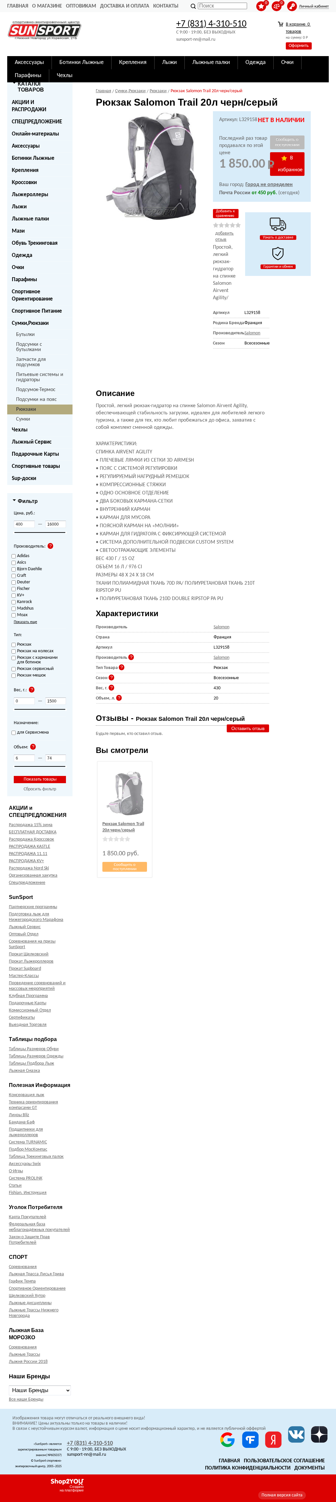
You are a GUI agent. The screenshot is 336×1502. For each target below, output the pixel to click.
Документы (309, 1468)
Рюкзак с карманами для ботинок (37, 660)
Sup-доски (24, 478)
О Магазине (47, 6)
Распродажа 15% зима (30, 825)
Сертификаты (22, 1017)
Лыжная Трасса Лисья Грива (36, 1274)
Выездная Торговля (28, 1024)
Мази (18, 231)
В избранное (290, 164)
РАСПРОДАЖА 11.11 (28, 853)
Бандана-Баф (22, 1122)
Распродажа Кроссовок (31, 839)
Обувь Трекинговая (34, 243)
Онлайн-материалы (35, 134)
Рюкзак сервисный (35, 669)
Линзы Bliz (19, 1115)
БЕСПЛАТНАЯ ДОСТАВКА (32, 832)
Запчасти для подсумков (31, 362)
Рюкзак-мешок (31, 675)
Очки (18, 267)
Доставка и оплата (124, 6)
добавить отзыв (224, 236)
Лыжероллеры (30, 195)
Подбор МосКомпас (28, 1149)
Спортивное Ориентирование (32, 295)
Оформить (299, 45)
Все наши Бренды (26, 1399)
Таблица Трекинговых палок (36, 1156)
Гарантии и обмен (278, 267)
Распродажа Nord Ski (29, 868)
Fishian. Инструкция (28, 1192)
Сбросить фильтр (40, 789)
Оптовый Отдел (23, 934)
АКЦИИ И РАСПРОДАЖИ (29, 106)
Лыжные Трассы (24, 1354)
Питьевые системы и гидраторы (39, 377)
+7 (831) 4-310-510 (211, 24)
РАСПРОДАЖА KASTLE (29, 846)
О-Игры (16, 1171)
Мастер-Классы (24, 975)
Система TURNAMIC (28, 1142)
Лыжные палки (30, 219)
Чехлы (20, 430)
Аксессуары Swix (25, 1163)
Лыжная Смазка (24, 1070)
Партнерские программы (33, 907)
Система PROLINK (25, 1178)
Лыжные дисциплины (30, 1303)
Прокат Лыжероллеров (31, 961)
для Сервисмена (33, 732)
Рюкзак (24, 644)
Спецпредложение (27, 882)
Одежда (22, 255)
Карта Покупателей (27, 1217)
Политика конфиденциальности (247, 1468)
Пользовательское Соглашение (284, 1461)
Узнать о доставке (278, 238)
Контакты (165, 6)
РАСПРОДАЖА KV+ (26, 861)
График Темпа (22, 1281)
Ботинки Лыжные (33, 158)
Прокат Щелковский (29, 954)
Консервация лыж (26, 1095)
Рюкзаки (26, 409)
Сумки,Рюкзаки (30, 323)
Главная (17, 6)
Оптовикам (81, 6)
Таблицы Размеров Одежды (36, 1056)
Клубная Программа (28, 995)
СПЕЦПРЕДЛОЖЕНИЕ (37, 122)
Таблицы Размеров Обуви (34, 1049)
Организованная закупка (33, 875)
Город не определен (269, 184)
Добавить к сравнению (225, 213)
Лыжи (19, 207)
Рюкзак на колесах (35, 651)
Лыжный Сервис (32, 442)
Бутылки (25, 334)
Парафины (24, 279)
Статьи (15, 1185)
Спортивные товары (36, 466)
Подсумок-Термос (35, 389)
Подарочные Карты (35, 454)
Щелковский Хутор (27, 1295)
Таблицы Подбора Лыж (31, 1063)
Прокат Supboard (25, 968)
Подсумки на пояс (36, 399)
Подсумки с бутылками (29, 347)
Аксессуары (26, 146)
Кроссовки (24, 182)
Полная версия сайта (282, 1495)
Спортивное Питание (37, 311)
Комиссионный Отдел (30, 1010)
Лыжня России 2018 (28, 1361)
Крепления (25, 170)
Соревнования (23, 1266)
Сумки (23, 419)
